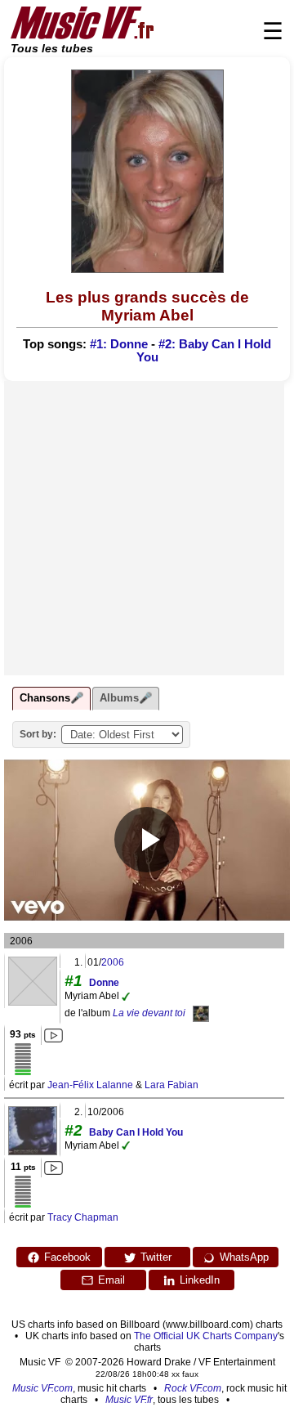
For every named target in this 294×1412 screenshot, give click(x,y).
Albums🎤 (126, 698)
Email (111, 1280)
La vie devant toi (149, 1013)
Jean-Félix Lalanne (90, 1085)
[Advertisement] (147, 528)
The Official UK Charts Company (206, 1336)
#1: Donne (119, 344)
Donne (104, 982)
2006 (112, 962)
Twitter (156, 1257)
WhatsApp (244, 1257)
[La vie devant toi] (201, 1013)
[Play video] (147, 839)
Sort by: (38, 734)
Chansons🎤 (51, 698)
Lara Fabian (171, 1085)
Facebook (67, 1257)
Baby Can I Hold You (136, 1132)
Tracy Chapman (82, 1217)
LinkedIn (200, 1280)
